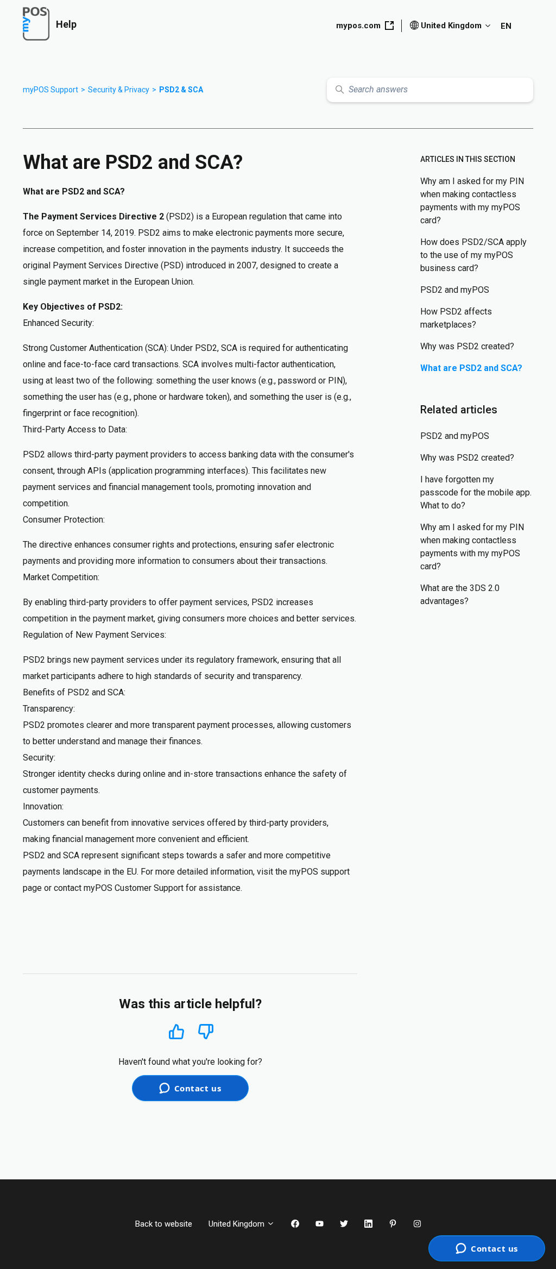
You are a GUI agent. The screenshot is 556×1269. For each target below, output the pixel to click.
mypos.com (358, 25)
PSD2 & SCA (181, 89)
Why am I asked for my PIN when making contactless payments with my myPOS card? (472, 200)
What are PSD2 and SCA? (471, 368)
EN (506, 26)
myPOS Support (50, 89)
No (205, 1032)
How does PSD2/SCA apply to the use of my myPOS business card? (473, 255)
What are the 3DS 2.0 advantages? (460, 594)
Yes (176, 1031)
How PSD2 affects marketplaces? (456, 318)
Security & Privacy (118, 89)
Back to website (163, 1224)
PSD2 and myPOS (454, 290)
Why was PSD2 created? (467, 346)
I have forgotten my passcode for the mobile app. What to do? (476, 492)
